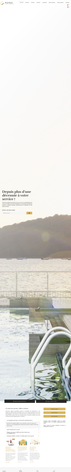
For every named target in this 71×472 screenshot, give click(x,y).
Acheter (27, 2)
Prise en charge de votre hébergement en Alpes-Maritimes (22, 448)
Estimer (38, 2)
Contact (67, 2)
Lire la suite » (8, 462)
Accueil (21, 2)
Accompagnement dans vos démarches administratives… (20, 420)
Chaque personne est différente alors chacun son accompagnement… (18, 433)
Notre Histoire (52, 2)
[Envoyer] (29, 213)
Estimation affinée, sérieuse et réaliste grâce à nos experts (20, 436)
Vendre (33, 2)
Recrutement (60, 2)
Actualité (44, 2)
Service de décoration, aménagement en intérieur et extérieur (11, 448)
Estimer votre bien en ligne (8, 210)
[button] (23, 420)
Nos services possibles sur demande (33, 448)
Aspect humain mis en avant (13, 429)
